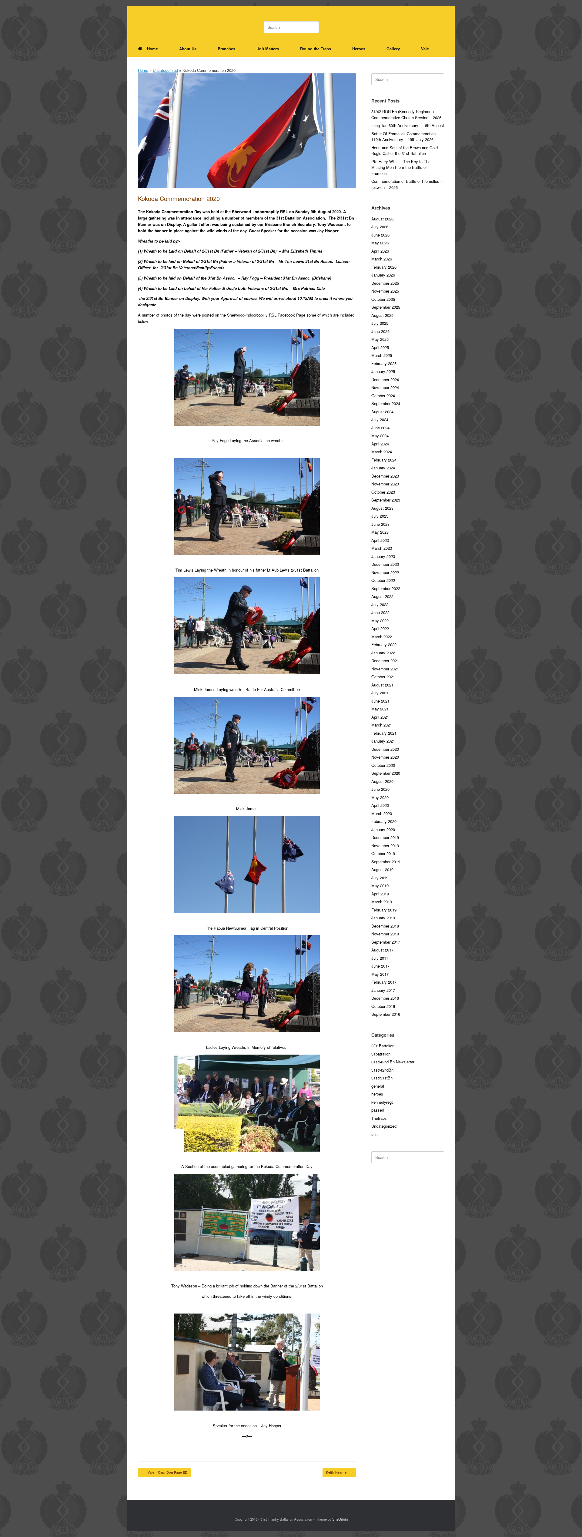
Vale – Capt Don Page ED (164, 1472)
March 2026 (381, 259)
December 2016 (385, 998)
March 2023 (381, 548)
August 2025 (382, 315)
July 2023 (379, 516)
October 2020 (383, 765)
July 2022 (379, 604)
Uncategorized (165, 70)
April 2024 (380, 444)
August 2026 (382, 219)
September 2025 (385, 307)
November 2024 (385, 387)
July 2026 (379, 227)
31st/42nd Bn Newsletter (392, 1062)
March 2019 (381, 901)
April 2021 (380, 717)
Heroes (358, 49)
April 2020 (380, 805)
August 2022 (382, 596)
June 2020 (380, 789)
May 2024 (380, 435)
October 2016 (383, 1006)
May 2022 (380, 620)
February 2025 (383, 363)
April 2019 (380, 894)
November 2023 (385, 484)
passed (377, 1110)
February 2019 (383, 910)
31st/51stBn (382, 1078)
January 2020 (383, 829)
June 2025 (380, 331)
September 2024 (385, 403)
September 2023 (385, 500)
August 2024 (382, 411)
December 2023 (385, 476)
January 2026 (383, 275)
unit (374, 1134)
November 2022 (385, 572)
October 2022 (383, 580)
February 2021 (383, 733)
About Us (187, 49)
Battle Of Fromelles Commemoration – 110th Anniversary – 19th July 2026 (405, 137)
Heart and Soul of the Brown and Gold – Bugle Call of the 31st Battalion (406, 150)
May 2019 (380, 885)
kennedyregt (382, 1102)
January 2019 (383, 918)
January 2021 (383, 741)
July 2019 (379, 878)
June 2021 (380, 701)
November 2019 (385, 845)
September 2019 (385, 861)
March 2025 (381, 355)
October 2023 (383, 492)
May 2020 (380, 797)
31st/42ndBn (382, 1070)
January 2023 (383, 556)
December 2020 (385, 749)
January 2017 (383, 990)
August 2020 (382, 781)
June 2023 (380, 524)
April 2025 (380, 347)
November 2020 (385, 757)
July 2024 (379, 419)
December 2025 (385, 283)
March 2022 (381, 636)
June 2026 (380, 235)
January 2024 (383, 468)
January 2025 (383, 371)
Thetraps (379, 1118)
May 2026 (380, 243)
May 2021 (380, 709)
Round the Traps (315, 49)
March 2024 (381, 452)
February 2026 (383, 267)
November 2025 (385, 291)
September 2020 (385, 773)
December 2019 (385, 837)
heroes (377, 1094)
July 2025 (379, 323)
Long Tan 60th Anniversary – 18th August (407, 125)
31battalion (380, 1054)
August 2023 (382, 508)
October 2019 (383, 853)
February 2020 (383, 821)
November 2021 (385, 669)
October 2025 (383, 299)
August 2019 (382, 869)
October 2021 (383, 677)
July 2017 (379, 958)
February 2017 (383, 982)
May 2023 (380, 532)
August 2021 (382, 685)
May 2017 (380, 974)
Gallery (393, 49)
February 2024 (383, 460)
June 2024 (380, 428)
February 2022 (383, 644)
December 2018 (385, 926)
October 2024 (383, 395)
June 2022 (380, 612)
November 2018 (385, 934)
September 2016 (385, 1014)
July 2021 (379, 693)
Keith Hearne (339, 1472)
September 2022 (385, 588)
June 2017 (380, 966)
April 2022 (380, 628)
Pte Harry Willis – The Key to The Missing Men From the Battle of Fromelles (400, 167)
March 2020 (381, 813)
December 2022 (385, 564)
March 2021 (381, 725)
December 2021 (385, 660)
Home (152, 49)
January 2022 (383, 653)
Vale (425, 49)
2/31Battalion (382, 1046)
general (377, 1086)
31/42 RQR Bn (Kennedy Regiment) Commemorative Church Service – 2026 (406, 114)
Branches (226, 49)
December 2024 (385, 379)
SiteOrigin (340, 1519)
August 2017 (382, 950)
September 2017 (385, 942)
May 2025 (380, 339)
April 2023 (380, 540)
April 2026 (380, 251)
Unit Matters (267, 49)
